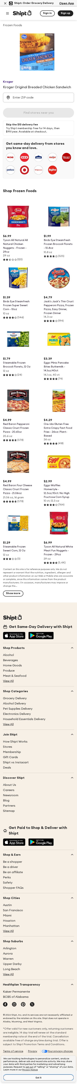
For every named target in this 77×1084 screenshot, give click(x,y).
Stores (7, 746)
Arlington (9, 948)
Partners (9, 805)
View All (8, 681)
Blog (6, 800)
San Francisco (13, 910)
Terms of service (13, 1051)
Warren (8, 958)
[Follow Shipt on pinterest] (23, 1004)
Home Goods (12, 665)
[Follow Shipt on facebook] (5, 1004)
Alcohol (8, 655)
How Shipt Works (15, 741)
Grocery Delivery (15, 698)
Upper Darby (12, 964)
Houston (9, 920)
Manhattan (11, 925)
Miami (7, 915)
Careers (8, 790)
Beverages (10, 660)
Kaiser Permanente (16, 991)
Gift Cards (10, 757)
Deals (7, 767)
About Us (9, 784)
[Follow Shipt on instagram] (14, 1004)
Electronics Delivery (17, 713)
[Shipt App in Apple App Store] (14, 636)
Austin (7, 905)
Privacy (32, 1051)
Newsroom (10, 795)
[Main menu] (7, 13)
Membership (12, 752)
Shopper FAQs (13, 887)
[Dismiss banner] (5, 3)
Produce (9, 670)
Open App (66, 3)
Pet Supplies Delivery (18, 708)
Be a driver (10, 867)
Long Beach (11, 969)
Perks (7, 877)
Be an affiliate (13, 872)
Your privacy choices (60, 1051)
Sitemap (9, 810)
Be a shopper (12, 861)
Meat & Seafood (14, 675)
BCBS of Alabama (15, 996)
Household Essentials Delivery (24, 719)
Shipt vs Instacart (16, 762)
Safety (8, 882)
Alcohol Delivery (14, 703)
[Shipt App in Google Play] (41, 636)
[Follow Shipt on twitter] (32, 1004)
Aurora (8, 953)
